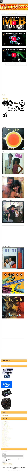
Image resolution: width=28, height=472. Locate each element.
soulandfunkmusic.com (16, 470)
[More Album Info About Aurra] (13, 149)
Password (4, 456)
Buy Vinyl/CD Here (6, 363)
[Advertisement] (14, 81)
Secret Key (4, 459)
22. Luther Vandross (6, 443)
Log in (4, 462)
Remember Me (5, 460)
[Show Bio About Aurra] (22, 109)
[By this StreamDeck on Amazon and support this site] (6, 396)
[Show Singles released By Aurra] (10, 103)
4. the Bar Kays (5, 424)
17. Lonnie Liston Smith (6, 438)
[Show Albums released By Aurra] (5, 103)
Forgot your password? (7, 464)
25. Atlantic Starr (5, 446)
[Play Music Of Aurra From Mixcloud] (10, 109)
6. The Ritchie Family (6, 426)
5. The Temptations (5, 425)
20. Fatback (4, 441)
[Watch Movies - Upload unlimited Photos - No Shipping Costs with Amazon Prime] (6, 387)
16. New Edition (5, 436)
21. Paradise (4, 442)
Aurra (12, 13)
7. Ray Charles (5, 427)
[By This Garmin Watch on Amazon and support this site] (6, 409)
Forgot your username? (7, 463)
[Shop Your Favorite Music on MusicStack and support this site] (7, 379)
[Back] (3, 94)
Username (4, 453)
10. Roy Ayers (4, 430)
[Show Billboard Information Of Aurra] (16, 103)
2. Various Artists (5, 422)
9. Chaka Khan (5, 429)
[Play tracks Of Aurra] (22, 103)
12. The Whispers (5, 432)
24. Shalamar (4, 445)
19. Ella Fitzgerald (5, 440)
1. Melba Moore (5, 421)
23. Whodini (4, 444)
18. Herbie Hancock (6, 439)
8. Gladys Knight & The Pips (7, 428)
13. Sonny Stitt (4, 433)
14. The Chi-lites (5, 434)
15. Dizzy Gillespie (5, 435)
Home (9, 13)
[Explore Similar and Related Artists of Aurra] (16, 109)
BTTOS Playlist (5, 415)
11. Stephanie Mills (5, 431)
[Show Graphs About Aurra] (5, 115)
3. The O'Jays (4, 423)
